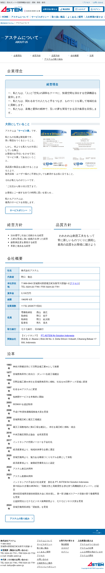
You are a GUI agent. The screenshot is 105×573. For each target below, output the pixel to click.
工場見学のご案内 (44, 563)
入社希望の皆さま (94, 17)
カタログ (81, 9)
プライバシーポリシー (46, 566)
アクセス (86, 2)
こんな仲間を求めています (91, 551)
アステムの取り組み (53, 59)
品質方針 (56, 55)
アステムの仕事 (86, 547)
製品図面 (66, 9)
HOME (5, 17)
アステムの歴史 (86, 555)
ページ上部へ (97, 533)
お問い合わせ (98, 2)
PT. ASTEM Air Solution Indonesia (57, 335)
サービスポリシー (40, 17)
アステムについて (20, 17)
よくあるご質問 (75, 17)
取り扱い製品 (58, 17)
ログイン (96, 9)
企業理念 (18, 55)
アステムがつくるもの (89, 544)
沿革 (92, 55)
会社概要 (75, 55)
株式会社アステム (7, 23)
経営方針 (37, 55)
